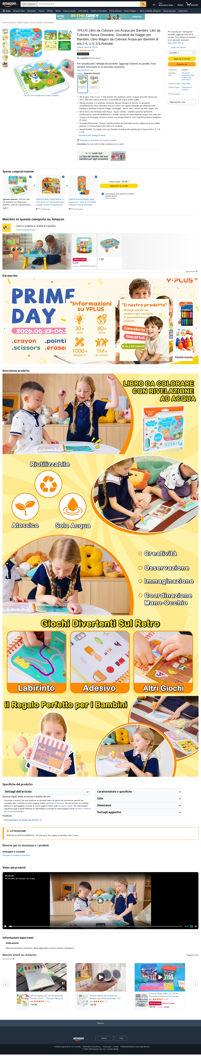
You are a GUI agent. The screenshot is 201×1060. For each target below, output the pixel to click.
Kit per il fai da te (37, 23)
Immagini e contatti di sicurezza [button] (16, 855)
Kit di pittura (49, 23)
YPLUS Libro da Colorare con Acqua (20, 878)
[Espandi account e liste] (174, 5)
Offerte (50, 11)
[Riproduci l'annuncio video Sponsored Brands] (101, 977)
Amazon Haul (19, 11)
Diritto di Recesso (56, 803)
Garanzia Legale (65, 806)
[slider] (95, 926)
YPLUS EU (186, 73)
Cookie (116, 1047)
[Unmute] (196, 926)
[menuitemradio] (191, 926)
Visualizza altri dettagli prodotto (92, 135)
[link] (50, 185)
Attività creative (23, 23)
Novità (41, 11)
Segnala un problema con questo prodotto (98, 140)
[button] (7, 11)
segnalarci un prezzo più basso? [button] (23, 820)
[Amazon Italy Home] (78, 1039)
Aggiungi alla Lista (177, 102)
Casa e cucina (69, 11)
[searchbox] (89, 4)
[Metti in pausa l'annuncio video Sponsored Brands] (63, 983)
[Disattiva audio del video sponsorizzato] (63, 988)
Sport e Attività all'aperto (150, 11)
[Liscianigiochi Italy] (37, 251)
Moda (58, 11)
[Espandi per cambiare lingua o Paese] (111, 1038)
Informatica (83, 11)
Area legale (107, 1047)
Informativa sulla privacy (92, 1047)
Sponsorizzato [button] (191, 271)
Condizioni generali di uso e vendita (67, 1047)
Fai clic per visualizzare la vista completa (41, 95)
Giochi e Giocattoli (99, 11)
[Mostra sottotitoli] (63, 966)
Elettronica (183, 11)
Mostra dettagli (110, 198)
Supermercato (169, 11)
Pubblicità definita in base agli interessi (134, 1047)
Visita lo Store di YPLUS (87, 47)
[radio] (5, 31)
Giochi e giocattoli (9, 23)
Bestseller (31, 11)
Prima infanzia (115, 11)
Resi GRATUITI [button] (175, 43)
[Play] (5, 926)
